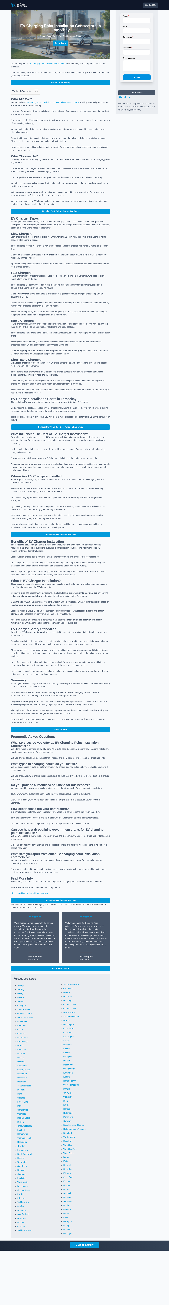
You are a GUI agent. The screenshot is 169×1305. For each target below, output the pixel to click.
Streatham (22, 1166)
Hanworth (67, 1197)
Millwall (20, 1045)
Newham (21, 1054)
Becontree (22, 1078)
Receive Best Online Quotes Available (60, 211)
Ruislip (66, 1225)
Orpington (21, 1005)
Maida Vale (68, 1065)
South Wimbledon (71, 1016)
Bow (19, 1106)
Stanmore (67, 1201)
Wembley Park (70, 1149)
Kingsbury (67, 1141)
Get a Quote (60, 43)
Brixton (20, 1122)
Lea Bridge (22, 1178)
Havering (67, 1000)
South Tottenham (71, 984)
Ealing (66, 1161)
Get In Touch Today (60, 83)
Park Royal (68, 1117)
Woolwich (21, 1001)
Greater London (24, 1013)
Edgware (67, 1173)
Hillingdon (67, 1221)
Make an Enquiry (84, 1245)
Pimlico (20, 1194)
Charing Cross (23, 1190)
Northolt (66, 1205)
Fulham (66, 1049)
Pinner (66, 1217)
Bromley (21, 1090)
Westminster (23, 1182)
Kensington (68, 1037)
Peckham (21, 1082)
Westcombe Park (25, 1017)
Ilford (19, 1094)
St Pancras (22, 1210)
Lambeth (21, 1130)
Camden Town (69, 1004)
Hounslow (67, 1169)
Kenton (66, 1181)
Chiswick (67, 1093)
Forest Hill (21, 1049)
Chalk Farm (68, 1029)
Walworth (21, 1114)
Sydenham (22, 1066)
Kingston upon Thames (73, 1125)
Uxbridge (67, 1233)
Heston (66, 1185)
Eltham (36, 893)
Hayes (66, 1213)
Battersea (21, 1218)
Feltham (67, 1209)
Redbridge (22, 1142)
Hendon (66, 1109)
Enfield (66, 1105)
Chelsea (21, 1226)
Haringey (67, 1045)
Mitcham (21, 1222)
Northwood (68, 1229)
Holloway (67, 996)
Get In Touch (137, 92)
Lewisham (22, 1025)
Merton (66, 992)
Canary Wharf (23, 1070)
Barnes (66, 1089)
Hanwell (67, 1165)
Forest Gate (22, 1102)
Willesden (67, 1097)
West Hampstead (71, 1085)
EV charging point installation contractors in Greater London (52, 102)
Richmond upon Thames (74, 1129)
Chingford (67, 1057)
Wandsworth (68, 1012)
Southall (67, 1193)
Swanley (44, 893)
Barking (20, 1058)
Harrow (66, 1189)
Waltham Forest (24, 1230)
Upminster (22, 1162)
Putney (66, 1061)
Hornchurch (22, 1134)
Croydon (21, 1146)
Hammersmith (69, 1081)
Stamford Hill (23, 1214)
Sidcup (14, 893)
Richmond (68, 1113)
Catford (20, 1029)
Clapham (21, 1174)
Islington (21, 1198)
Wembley (67, 1145)
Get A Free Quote (60, 968)
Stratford (21, 1098)
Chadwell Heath (24, 1126)
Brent (65, 1101)
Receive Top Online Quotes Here (60, 534)
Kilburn (66, 1077)
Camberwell (22, 1110)
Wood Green (69, 1069)
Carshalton (68, 988)
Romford (21, 1170)
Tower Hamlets (24, 1086)
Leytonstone (22, 1150)
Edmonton (68, 1073)
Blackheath (22, 1021)
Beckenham (22, 1037)
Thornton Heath (24, 1138)
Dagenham (22, 1074)
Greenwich (22, 1033)
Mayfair (20, 1206)
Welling (21, 893)
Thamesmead (23, 1009)
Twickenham (69, 1137)
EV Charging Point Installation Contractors (48, 64)
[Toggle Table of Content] (35, 91)
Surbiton (67, 1121)
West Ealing (68, 1153)
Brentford (67, 1133)
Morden (66, 1020)
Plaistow (21, 1062)
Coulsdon (67, 1033)
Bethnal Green (23, 1118)
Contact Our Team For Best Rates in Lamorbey (60, 427)
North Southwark (24, 1154)
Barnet (66, 1157)
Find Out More (60, 729)
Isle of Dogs (22, 1041)
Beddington (22, 1186)
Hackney (21, 1158)
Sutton (66, 1041)
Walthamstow (23, 1202)
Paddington (68, 1024)
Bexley (29, 893)
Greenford (67, 1177)
